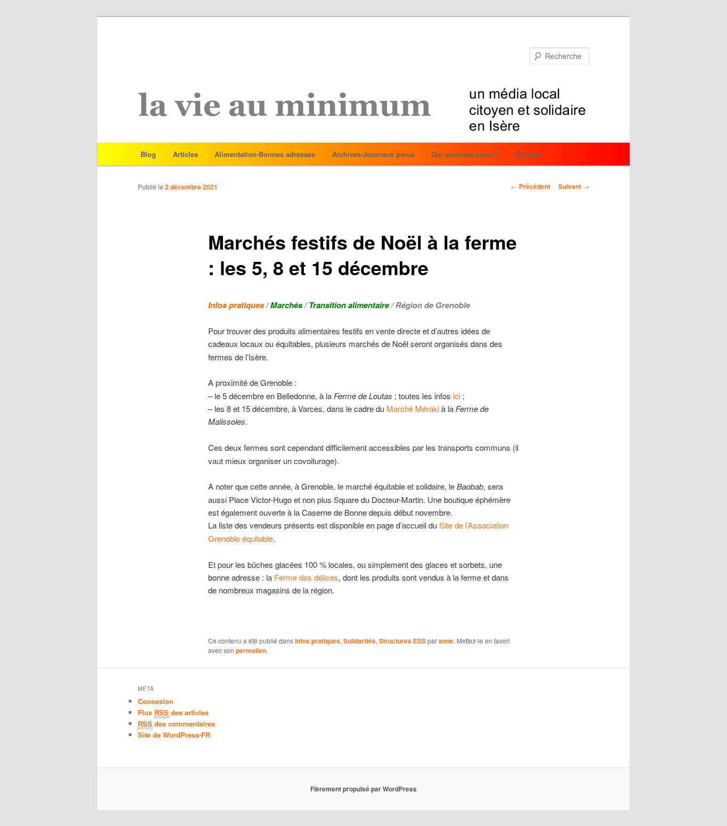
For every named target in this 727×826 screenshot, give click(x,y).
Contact (527, 154)
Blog (148, 154)
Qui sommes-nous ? (464, 154)
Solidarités (359, 641)
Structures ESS (402, 641)
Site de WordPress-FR (174, 735)
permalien (251, 650)
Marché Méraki (413, 408)
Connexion (156, 701)
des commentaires (176, 723)
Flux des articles (173, 712)
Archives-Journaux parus (373, 154)
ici (456, 395)
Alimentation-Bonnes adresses (264, 154)
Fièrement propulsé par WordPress (363, 789)
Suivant (573, 186)
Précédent (530, 186)
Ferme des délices (306, 577)
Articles (185, 154)
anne (446, 641)
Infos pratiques (317, 641)
